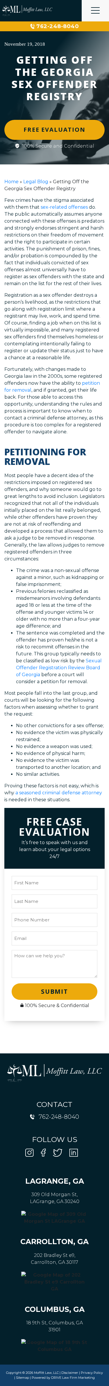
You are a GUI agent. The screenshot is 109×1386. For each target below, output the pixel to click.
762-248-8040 (57, 26)
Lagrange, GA (54, 1181)
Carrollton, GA (54, 1241)
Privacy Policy (92, 1373)
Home (11, 181)
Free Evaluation (54, 129)
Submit (54, 991)
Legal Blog (35, 181)
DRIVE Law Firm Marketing (73, 1378)
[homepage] (27, 11)
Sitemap (22, 1378)
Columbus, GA (55, 1309)
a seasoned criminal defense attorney (58, 792)
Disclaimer (69, 1373)
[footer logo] (54, 1073)
